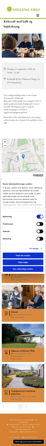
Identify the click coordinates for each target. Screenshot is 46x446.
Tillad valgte (23, 262)
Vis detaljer (34, 248)
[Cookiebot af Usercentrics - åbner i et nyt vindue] (33, 175)
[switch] (40, 224)
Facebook (29, 420)
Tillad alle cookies (23, 255)
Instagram (23, 422)
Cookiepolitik (13, 432)
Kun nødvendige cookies (23, 269)
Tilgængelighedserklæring (28, 432)
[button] (37, 15)
